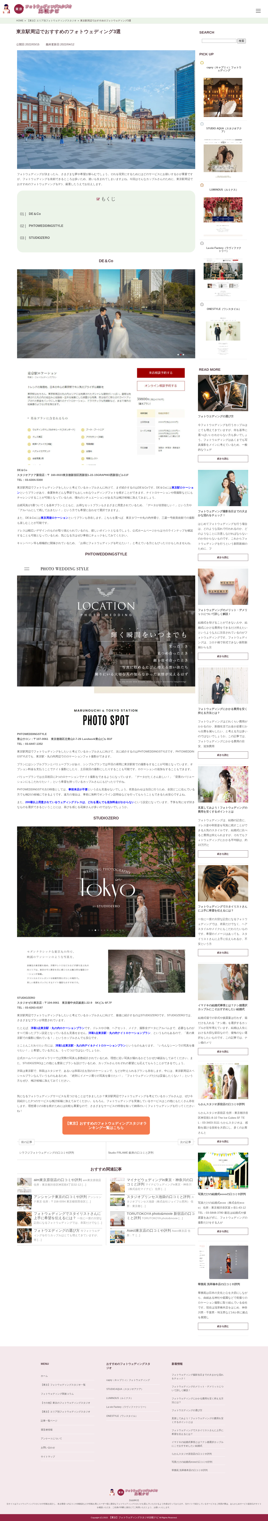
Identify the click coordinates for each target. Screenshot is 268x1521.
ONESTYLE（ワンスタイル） (122, 1416)
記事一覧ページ (49, 1420)
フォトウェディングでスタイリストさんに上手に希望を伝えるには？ (197, 1432)
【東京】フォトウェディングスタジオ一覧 (63, 1384)
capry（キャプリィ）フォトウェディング (128, 1380)
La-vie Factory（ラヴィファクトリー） (126, 1407)
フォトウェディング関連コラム (57, 1393)
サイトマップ (48, 1456)
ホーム (44, 1376)
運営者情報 (47, 1429)
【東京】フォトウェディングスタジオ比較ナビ (133, 1517)
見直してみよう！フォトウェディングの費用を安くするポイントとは (197, 1420)
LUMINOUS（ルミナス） (119, 1398)
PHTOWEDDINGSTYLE (46, 225)
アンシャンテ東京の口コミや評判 (60, 1197)
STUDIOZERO (39, 237)
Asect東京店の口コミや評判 (149, 1231)
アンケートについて (51, 1438)
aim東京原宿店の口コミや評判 (58, 1180)
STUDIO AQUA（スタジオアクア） (124, 1389)
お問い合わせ (48, 1447)
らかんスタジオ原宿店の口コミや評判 (221, 1104)
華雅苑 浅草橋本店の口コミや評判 (219, 1284)
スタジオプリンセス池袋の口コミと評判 (158, 1197)
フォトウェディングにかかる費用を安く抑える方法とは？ (197, 1400)
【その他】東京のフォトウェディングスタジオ (65, 1402)
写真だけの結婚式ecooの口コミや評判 (222, 1194)
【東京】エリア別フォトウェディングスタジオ (65, 1411)
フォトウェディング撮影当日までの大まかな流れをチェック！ (197, 1376)
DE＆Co (35, 213)
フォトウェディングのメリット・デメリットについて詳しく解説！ (197, 1388)
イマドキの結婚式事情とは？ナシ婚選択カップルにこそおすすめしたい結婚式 (197, 1444)
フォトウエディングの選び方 (57, 1231)
